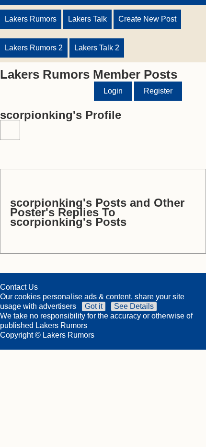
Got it (94, 306)
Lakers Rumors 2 (34, 48)
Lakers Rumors (31, 19)
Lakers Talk (87, 19)
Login (113, 91)
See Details (134, 306)
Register (158, 91)
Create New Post (147, 19)
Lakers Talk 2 (96, 48)
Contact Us (19, 287)
